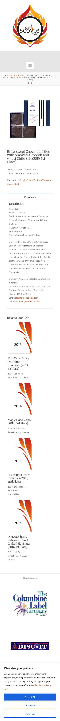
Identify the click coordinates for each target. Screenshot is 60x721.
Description (30, 196)
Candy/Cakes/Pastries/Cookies (35, 180)
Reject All (30, 714)
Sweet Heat (13, 183)
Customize (30, 705)
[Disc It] (30, 647)
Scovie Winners (16, 75)
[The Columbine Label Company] (30, 604)
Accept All (30, 697)
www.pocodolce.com (29, 301)
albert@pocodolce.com (26, 297)
